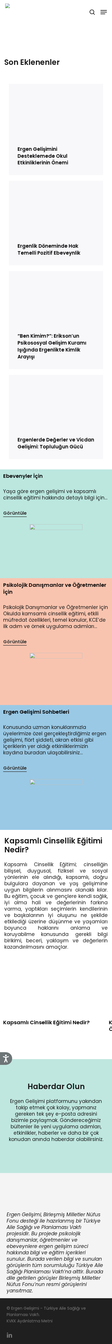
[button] (104, 12)
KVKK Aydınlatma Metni (30, 1321)
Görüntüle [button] (15, 513)
